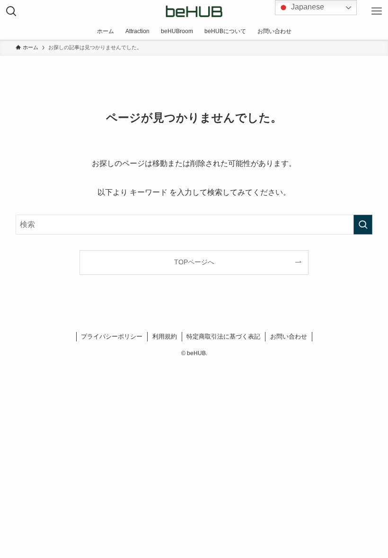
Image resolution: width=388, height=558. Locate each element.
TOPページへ (194, 262)
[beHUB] (194, 11)
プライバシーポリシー (111, 336)
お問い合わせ (288, 336)
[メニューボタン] (376, 11)
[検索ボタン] (11, 11)
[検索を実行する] (362, 225)
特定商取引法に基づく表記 (223, 336)
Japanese (306, 7)
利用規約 (164, 336)
